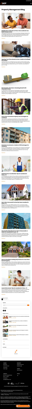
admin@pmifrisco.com (7, 379)
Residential (5, 364)
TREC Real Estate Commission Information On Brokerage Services (11, 390)
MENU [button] (30, 3)
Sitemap (2, 394)
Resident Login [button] (19, 365)
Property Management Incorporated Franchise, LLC (19, 386)
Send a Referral (19, 370)
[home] (3, 3)
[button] (3, 310)
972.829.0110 (29, 0)
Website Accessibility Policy (26, 398)
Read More (3, 38)
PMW (27, 393)
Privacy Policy (7, 394)
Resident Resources (20, 364)
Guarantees (5, 367)
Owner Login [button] (5, 368)
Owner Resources (6, 365)
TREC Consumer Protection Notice (7, 391)
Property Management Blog (13, 9)
